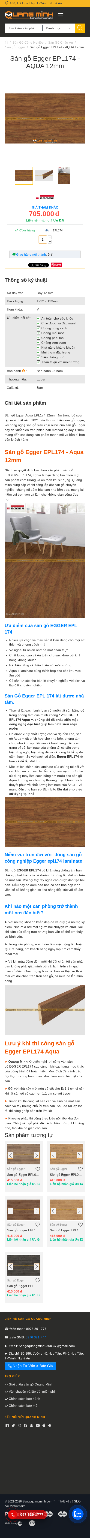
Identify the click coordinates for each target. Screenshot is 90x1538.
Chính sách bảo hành (24, 1398)
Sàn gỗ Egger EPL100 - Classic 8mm (23, 1230)
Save (58, 264)
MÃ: (47, 230)
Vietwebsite (17, 1506)
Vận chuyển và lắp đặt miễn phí (31, 1391)
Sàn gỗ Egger (15, 47)
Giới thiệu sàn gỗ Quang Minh (30, 1384)
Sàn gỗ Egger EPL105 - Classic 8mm (66, 1230)
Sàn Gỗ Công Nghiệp (28, 42)
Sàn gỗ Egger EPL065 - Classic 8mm (23, 1174)
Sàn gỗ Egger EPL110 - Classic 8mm (23, 1286)
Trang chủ (6, 42)
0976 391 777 (36, 1337)
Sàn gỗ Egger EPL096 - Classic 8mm (66, 1174)
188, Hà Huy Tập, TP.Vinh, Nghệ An (35, 3)
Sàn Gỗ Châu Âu (60, 42)
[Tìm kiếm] (80, 28)
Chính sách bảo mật (23, 1405)
